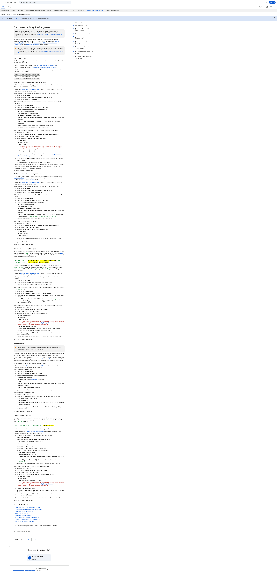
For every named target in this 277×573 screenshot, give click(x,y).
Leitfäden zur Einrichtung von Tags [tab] (95, 10)
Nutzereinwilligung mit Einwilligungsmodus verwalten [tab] (38, 10)
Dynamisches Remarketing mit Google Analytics (27, 519)
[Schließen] (274, 18)
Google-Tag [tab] (20, 10)
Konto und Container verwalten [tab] (61, 10)
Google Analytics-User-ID (81, 25)
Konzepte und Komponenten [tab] (77, 10)
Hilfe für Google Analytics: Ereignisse (24, 521)
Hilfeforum (273, 7)
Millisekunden (34, 379)
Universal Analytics (78, 22)
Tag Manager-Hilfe (10, 2)
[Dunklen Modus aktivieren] (47, 570)
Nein (35, 539)
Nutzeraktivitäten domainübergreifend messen (27, 517)
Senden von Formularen (32, 44)
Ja (28, 539)
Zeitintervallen (17, 44)
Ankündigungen (10, 7)
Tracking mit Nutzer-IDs (21, 513)
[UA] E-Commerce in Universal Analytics (82, 42)
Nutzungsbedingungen (30, 570)
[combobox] (47, 2)
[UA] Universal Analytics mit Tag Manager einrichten (82, 29)
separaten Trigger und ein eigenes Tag (46, 65)
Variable (32, 180)
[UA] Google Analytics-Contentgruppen (80, 37)
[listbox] (41, 570)
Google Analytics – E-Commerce (23, 515)
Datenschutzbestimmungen (18, 570)
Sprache (39, 568)
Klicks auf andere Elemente (50, 43)
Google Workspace (17, 18)
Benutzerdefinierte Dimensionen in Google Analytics (28, 509)
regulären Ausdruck (19, 178)
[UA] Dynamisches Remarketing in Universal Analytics (83, 47)
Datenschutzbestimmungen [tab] (112, 10)
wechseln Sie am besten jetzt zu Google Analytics (48, 34)
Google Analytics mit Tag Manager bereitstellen (27, 507)
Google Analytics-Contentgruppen (24, 511)
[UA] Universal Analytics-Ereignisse (84, 33)
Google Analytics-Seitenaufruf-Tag (29, 89)
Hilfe (3, 7)
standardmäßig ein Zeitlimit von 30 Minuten (43, 359)
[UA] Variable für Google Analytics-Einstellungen (83, 57)
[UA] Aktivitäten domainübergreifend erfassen (84, 52)
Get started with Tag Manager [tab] (8, 10)
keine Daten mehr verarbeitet (38, 32)
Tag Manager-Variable (47, 323)
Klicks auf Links (38, 43)
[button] (2, 2)
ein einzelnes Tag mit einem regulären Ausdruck (44, 67)
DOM (61, 253)
